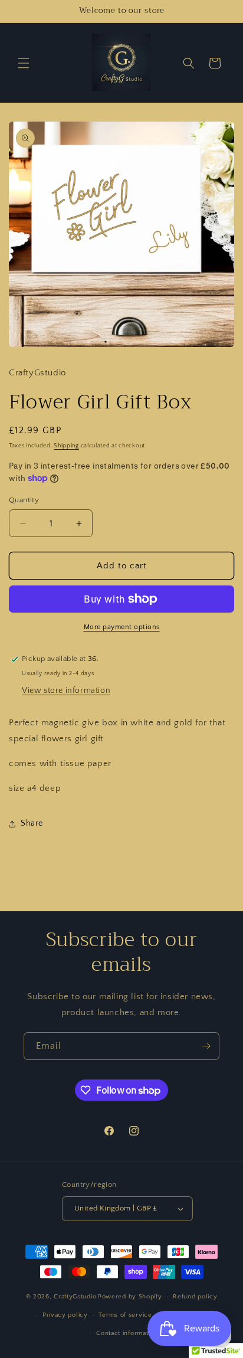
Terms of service (125, 1314)
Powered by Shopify (130, 1296)
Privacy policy (65, 1314)
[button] (24, 63)
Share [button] (32, 823)
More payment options (122, 627)
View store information (66, 690)
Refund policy (195, 1296)
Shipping (66, 446)
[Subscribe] (206, 1046)
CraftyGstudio (75, 1296)
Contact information (126, 1333)
